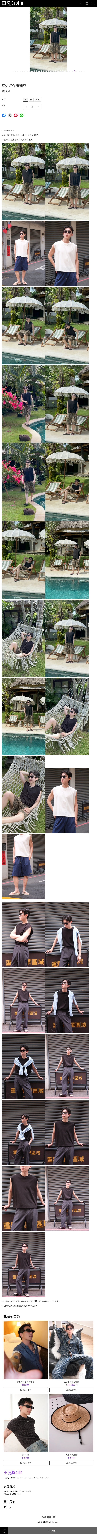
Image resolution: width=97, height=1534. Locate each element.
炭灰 (37, 100)
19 (55, 71)
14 (43, 71)
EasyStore (45, 1478)
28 (77, 71)
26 (72, 71)
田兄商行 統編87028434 (12, 1494)
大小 (3, 99)
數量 (3, 105)
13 (41, 71)
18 (53, 71)
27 (74, 71)
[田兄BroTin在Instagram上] (10, 1508)
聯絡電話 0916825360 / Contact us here (17, 1491)
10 (34, 71)
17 (51, 71)
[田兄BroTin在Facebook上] (5, 1508)
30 (81, 71)
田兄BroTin (12, 3)
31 (84, 71)
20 (58, 71)
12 (39, 71)
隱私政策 (48, 1522)
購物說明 (41, 1522)
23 (65, 71)
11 (36, 71)
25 (70, 71)
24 (67, 71)
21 (60, 71)
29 (79, 71)
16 (48, 71)
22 (62, 71)
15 (46, 71)
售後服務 (56, 1522)
